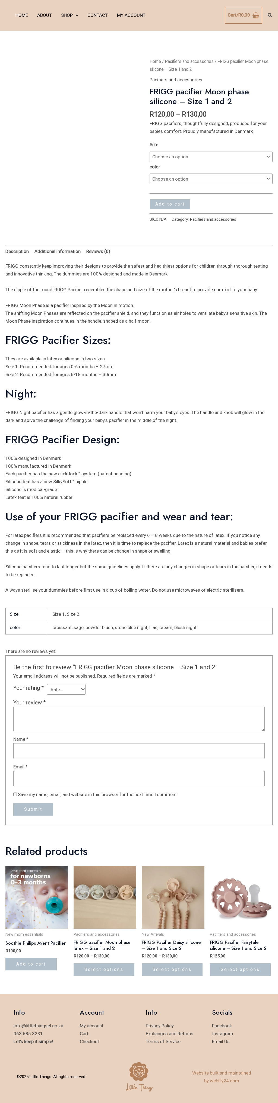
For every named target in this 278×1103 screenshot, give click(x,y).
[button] (75, 15)
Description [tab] (17, 251)
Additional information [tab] (57, 251)
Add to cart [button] (31, 964)
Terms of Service (163, 1041)
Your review (29, 702)
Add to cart (170, 204)
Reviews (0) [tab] (98, 251)
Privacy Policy (160, 1025)
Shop (67, 15)
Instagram (222, 1033)
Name (21, 739)
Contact (97, 15)
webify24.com (224, 1080)
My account (131, 15)
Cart (84, 1033)
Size (154, 144)
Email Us (221, 1041)
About (44, 15)
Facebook (222, 1025)
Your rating (28, 688)
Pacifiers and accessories (189, 61)
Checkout (89, 1041)
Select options (104, 969)
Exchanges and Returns (169, 1033)
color (155, 166)
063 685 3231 (28, 1033)
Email (20, 766)
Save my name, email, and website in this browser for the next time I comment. (98, 794)
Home (21, 15)
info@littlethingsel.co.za (38, 1025)
